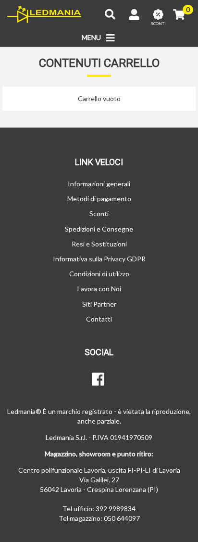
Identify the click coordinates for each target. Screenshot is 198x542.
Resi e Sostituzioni (99, 244)
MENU (92, 37)
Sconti (99, 213)
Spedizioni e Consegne (99, 229)
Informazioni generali (99, 184)
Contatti (99, 319)
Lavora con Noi (99, 288)
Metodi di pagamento (99, 198)
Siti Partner (99, 304)
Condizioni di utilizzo (99, 274)
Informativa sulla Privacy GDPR (99, 259)
